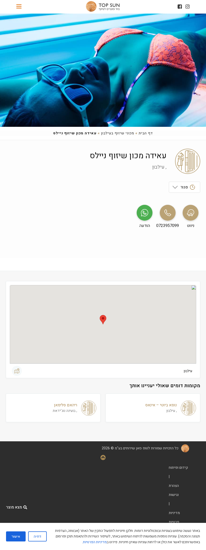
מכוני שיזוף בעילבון (117, 133)
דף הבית (146, 133)
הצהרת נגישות (174, 490)
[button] (103, 319)
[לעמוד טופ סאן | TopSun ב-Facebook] (180, 7)
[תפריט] (19, 7)
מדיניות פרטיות (174, 517)
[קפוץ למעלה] (103, 458)
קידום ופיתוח (178, 467)
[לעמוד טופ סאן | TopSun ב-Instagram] (187, 7)
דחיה (37, 536)
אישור (16, 536)
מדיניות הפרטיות (95, 542)
